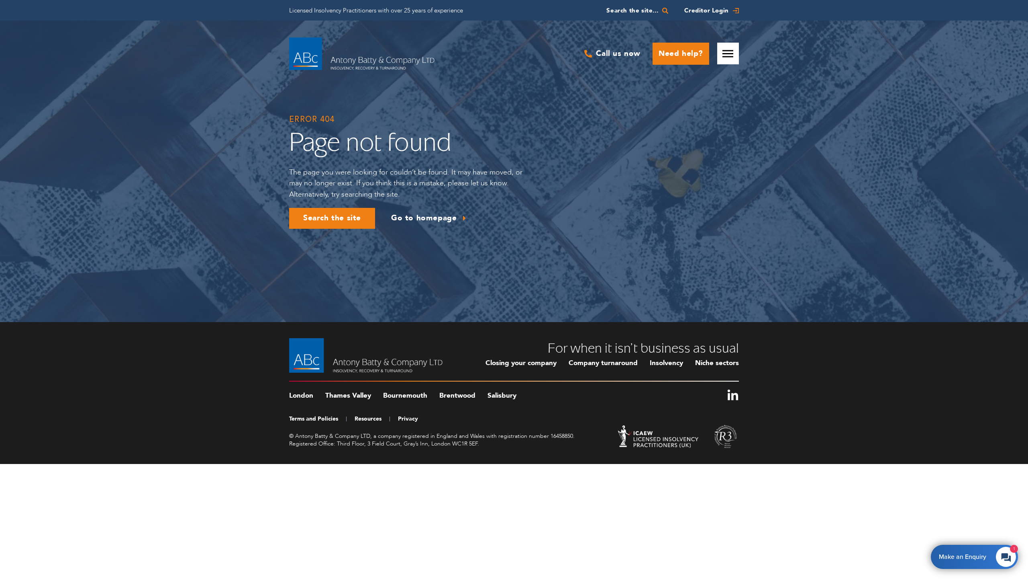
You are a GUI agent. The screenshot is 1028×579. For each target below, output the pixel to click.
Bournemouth (405, 395)
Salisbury (501, 395)
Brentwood (457, 395)
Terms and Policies (313, 419)
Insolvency (666, 363)
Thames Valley (348, 395)
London (301, 395)
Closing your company (521, 363)
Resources (368, 419)
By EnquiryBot (970, 555)
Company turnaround (603, 363)
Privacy (408, 419)
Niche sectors (717, 363)
